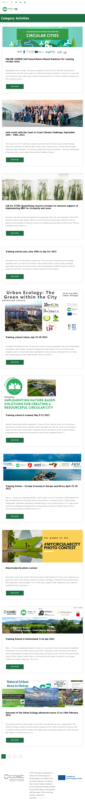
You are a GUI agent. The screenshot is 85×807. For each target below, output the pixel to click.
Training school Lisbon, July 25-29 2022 (26, 337)
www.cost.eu (42, 798)
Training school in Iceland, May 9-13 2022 (28, 415)
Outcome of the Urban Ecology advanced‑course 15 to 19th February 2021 (42, 714)
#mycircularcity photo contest (21, 567)
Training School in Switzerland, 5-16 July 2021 (30, 638)
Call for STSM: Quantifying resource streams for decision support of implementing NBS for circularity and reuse (42, 207)
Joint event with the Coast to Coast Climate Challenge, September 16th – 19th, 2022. (40, 133)
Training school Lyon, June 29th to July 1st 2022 (31, 251)
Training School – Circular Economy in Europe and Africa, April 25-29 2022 (41, 487)
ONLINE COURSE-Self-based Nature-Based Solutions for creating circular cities (40, 60)
